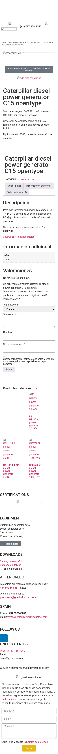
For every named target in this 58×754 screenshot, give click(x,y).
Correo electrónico (14, 344)
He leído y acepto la (26, 741)
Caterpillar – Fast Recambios (18, 236)
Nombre (8, 332)
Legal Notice (15, 671)
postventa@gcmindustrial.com (18, 597)
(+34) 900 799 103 (30, 24)
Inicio (4, 42)
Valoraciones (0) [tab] (17, 192)
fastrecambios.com (12, 699)
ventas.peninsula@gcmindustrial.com (27, 616)
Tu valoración (11, 314)
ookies (48, 671)
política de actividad (37, 741)
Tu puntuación (11, 304)
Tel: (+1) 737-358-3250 (12, 650)
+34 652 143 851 (9, 587)
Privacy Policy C (34, 671)
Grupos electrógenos (18, 42)
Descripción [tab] (14, 185)
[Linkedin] (4, 638)
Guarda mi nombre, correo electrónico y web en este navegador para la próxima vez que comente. (28, 361)
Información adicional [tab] (38, 185)
